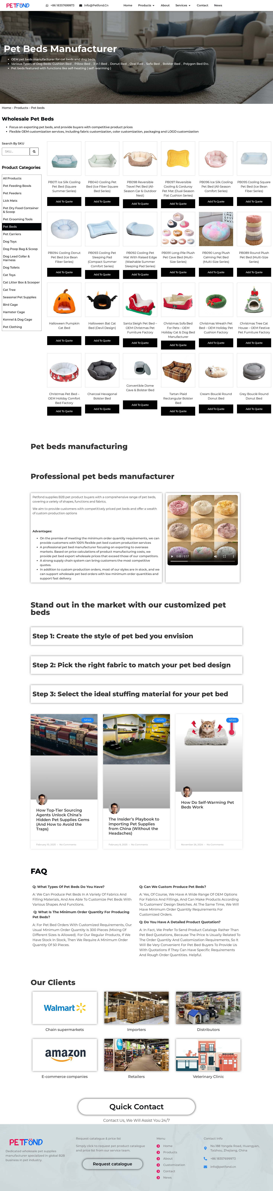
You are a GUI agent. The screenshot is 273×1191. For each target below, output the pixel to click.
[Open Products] (153, 5)
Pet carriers (12, 234)
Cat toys (9, 275)
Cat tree (9, 290)
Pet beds (10, 226)
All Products (12, 178)
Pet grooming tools (17, 219)
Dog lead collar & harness (16, 258)
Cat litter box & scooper (21, 282)
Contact (202, 5)
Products (144, 5)
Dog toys (10, 241)
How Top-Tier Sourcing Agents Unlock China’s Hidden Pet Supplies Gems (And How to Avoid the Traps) (62, 819)
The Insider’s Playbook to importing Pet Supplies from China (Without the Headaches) (134, 826)
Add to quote (64, 201)
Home (128, 5)
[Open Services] (189, 5)
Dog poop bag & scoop (20, 249)
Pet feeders (12, 193)
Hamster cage (14, 312)
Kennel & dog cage (17, 319)
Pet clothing (12, 327)
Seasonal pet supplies (19, 297)
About (165, 5)
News (218, 5)
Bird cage (10, 304)
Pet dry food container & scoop (21, 210)
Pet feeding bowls (17, 186)
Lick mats (10, 200)
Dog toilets (11, 267)
